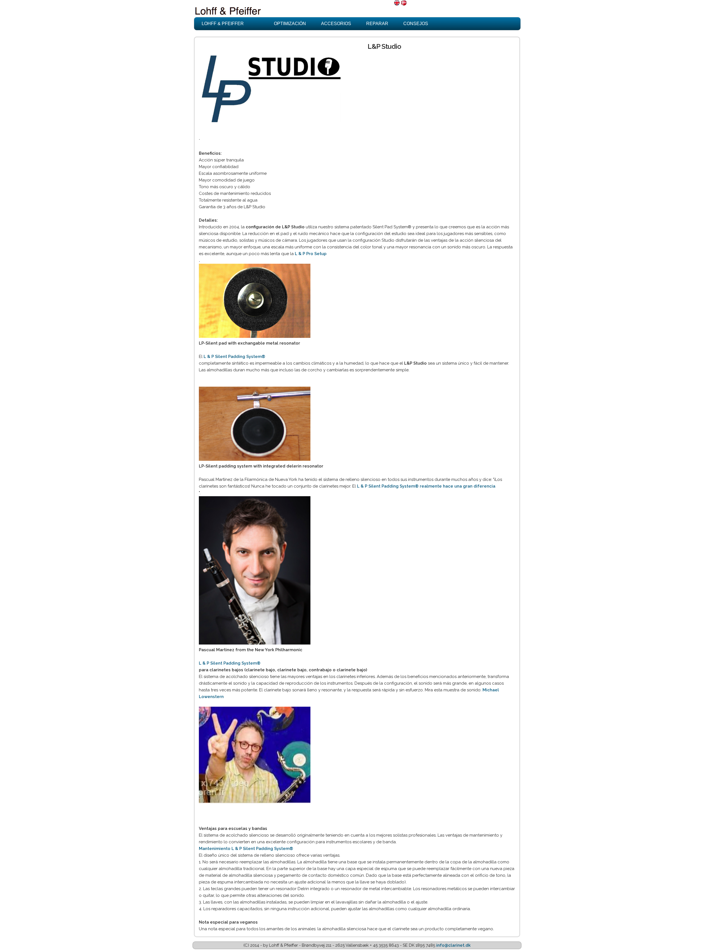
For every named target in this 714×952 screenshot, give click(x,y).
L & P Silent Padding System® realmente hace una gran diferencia (426, 486)
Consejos (415, 23)
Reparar (377, 23)
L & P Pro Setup (311, 253)
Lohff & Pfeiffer (223, 23)
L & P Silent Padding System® (234, 356)
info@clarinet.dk (453, 945)
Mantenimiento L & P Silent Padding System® (246, 848)
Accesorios (336, 23)
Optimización (290, 23)
